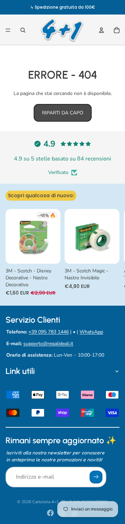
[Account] (101, 30)
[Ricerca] (23, 30)
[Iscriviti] (96, 477)
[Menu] (8, 30)
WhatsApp (91, 332)
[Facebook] (50, 513)
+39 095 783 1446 (48, 332)
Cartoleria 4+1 (45, 502)
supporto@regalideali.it (48, 343)
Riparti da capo (62, 113)
